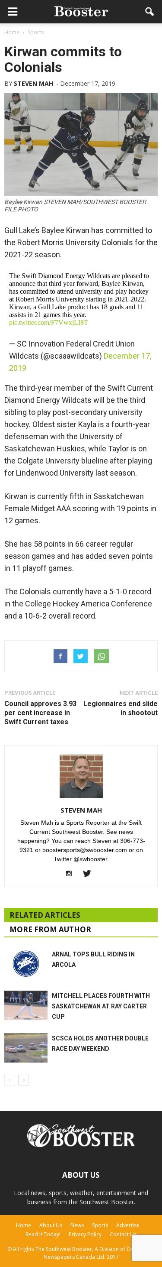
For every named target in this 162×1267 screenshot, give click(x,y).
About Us (50, 1225)
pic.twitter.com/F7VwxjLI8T (48, 322)
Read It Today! (42, 1234)
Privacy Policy (85, 1234)
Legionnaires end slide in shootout (120, 708)
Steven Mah (33, 83)
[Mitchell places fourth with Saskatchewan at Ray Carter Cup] (26, 1006)
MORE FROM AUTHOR (50, 929)
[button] (150, 11)
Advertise (128, 1225)
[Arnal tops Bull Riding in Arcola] (26, 963)
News (77, 1225)
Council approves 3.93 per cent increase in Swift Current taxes (40, 713)
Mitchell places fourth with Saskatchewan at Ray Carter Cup (101, 1006)
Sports (100, 1225)
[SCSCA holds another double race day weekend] (26, 1048)
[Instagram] (72, 874)
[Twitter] (90, 874)
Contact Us (123, 1234)
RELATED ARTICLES (45, 915)
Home (23, 1225)
